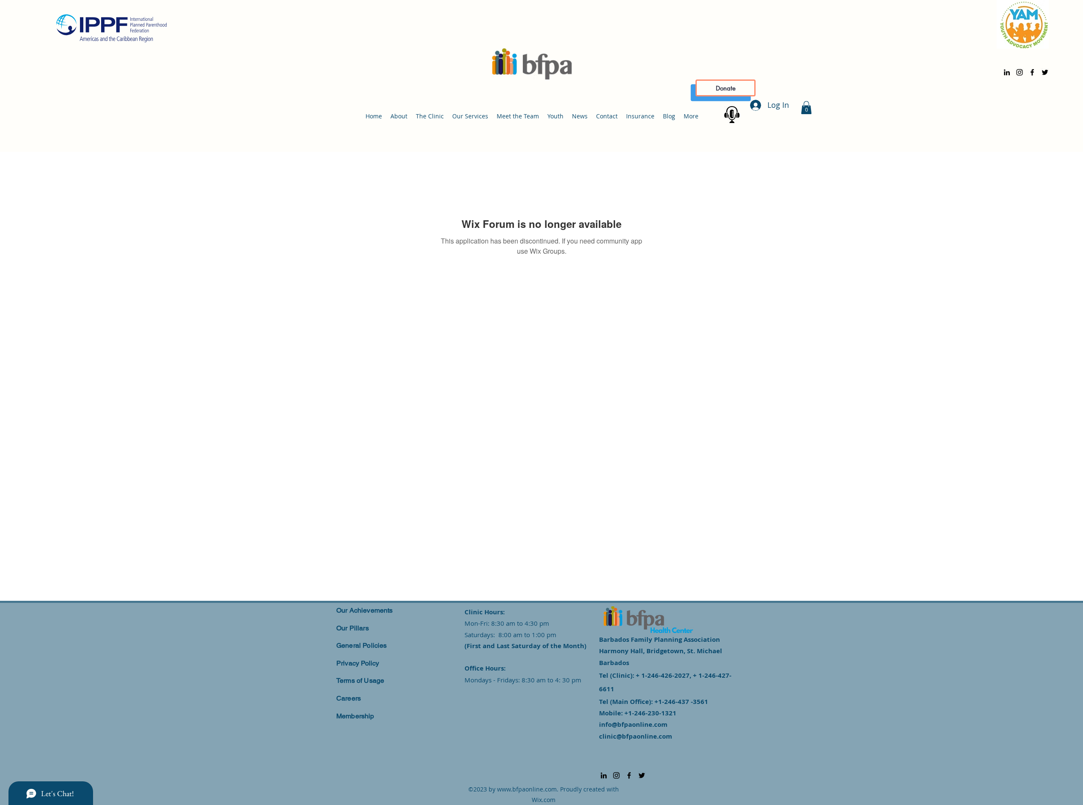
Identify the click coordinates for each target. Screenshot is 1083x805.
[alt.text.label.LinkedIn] (1007, 72)
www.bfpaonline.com (527, 789)
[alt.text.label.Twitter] (1045, 72)
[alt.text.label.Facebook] (1032, 72)
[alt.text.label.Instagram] (1019, 72)
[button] (806, 107)
